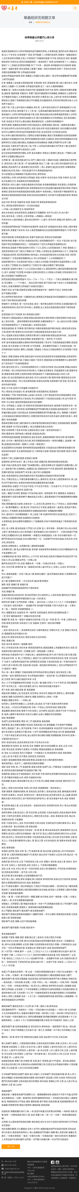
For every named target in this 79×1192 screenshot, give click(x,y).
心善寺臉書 (36, 2)
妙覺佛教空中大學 (51, 2)
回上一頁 (11, 1146)
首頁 (30, 22)
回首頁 (26, 2)
